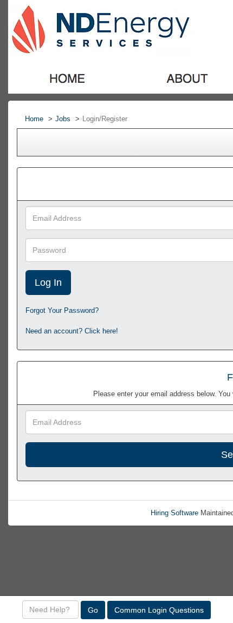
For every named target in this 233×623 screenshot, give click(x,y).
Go (93, 610)
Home (34, 119)
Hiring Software (174, 513)
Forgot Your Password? (62, 310)
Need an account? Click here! (71, 331)
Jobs (62, 119)
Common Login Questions (159, 610)
